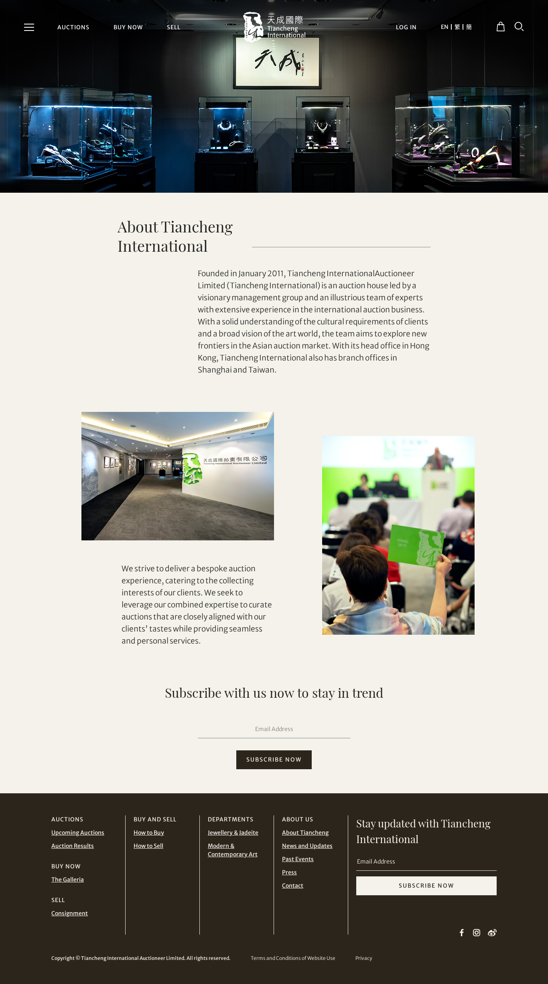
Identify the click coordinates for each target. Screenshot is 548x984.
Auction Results (72, 846)
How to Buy (149, 832)
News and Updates (307, 846)
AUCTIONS (73, 27)
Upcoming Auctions (77, 832)
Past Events (298, 859)
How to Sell (148, 846)
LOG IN (406, 27)
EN (445, 27)
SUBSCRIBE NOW (274, 759)
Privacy (363, 958)
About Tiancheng (305, 832)
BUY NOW (128, 27)
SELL (174, 27)
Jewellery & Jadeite (233, 832)
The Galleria (67, 879)
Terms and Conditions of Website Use (293, 958)
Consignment (69, 913)
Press (289, 872)
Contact (292, 885)
